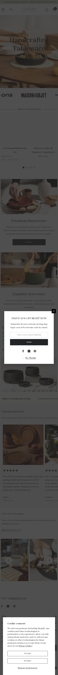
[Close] (54, 311)
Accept (27, 653)
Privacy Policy (25, 646)
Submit (29, 342)
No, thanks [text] (30, 358)
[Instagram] (29, 351)
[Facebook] (23, 351)
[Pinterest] (35, 351)
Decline (27, 661)
